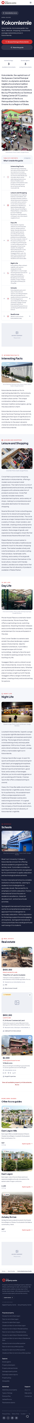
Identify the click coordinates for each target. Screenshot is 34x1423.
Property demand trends (10, 1368)
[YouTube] (16, 1418)
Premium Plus (6, 1396)
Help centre (28, 1393)
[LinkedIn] (12, 1418)
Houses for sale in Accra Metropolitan (13, 1350)
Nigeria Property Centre (9, 1305)
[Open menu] (30, 3)
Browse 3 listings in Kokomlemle (18, 42)
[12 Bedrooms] (17, 1057)
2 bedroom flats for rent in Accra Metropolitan (16, 1353)
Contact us (28, 1396)
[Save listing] (29, 949)
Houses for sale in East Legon (11, 1322)
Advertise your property (9, 1390)
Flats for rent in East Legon (10, 1319)
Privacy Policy (6, 1414)
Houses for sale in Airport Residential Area (15, 1335)
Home (3, 1271)
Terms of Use (15, 1414)
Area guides (5, 1381)
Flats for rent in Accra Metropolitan (13, 1346)
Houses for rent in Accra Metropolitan (13, 1343)
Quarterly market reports (10, 1374)
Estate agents (6, 1362)
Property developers (8, 1365)
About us (27, 1390)
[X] (8, 1418)
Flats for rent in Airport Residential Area (14, 1332)
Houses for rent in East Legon (11, 1316)
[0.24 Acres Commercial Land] (17, 1012)
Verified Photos (7, 1399)
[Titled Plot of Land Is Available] (17, 968)
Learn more (7, 1297)
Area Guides (11, 1271)
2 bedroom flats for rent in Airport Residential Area (16, 1339)
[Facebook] (4, 1418)
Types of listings (7, 1393)
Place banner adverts (8, 1402)
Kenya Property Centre (24, 1305)
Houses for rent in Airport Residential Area (15, 1329)
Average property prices (9, 1371)
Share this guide (18, 47)
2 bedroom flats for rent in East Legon (14, 1325)
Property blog (6, 1378)
